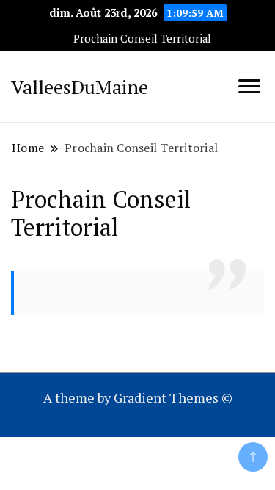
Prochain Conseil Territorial (142, 39)
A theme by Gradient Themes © (137, 397)
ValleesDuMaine (79, 86)
